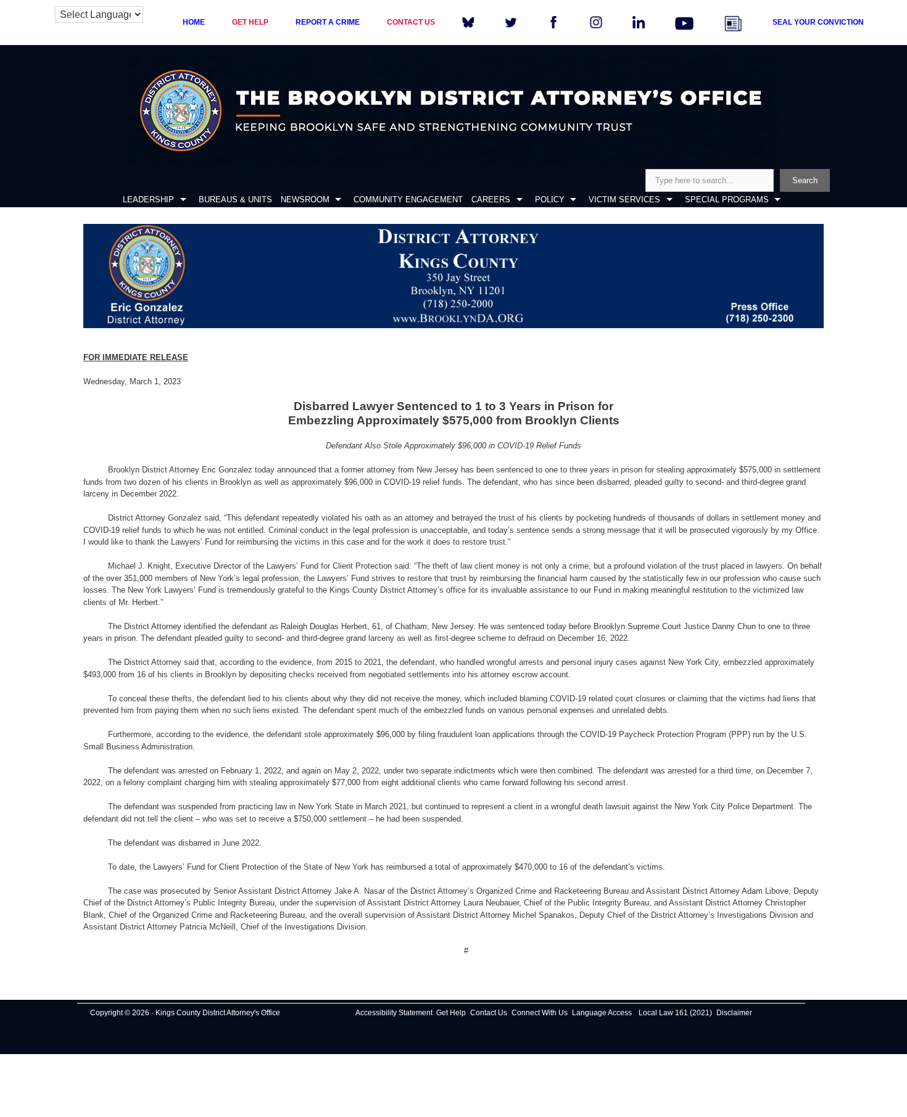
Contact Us (488, 1012)
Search (805, 180)
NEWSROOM (305, 199)
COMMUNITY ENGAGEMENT (408, 199)
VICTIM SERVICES (624, 199)
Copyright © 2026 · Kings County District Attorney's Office (185, 1012)
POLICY (550, 199)
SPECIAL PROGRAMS (727, 199)
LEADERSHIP (148, 199)
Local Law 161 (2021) (675, 1012)
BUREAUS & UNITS (235, 199)
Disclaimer (734, 1012)
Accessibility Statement (394, 1012)
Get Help (451, 1012)
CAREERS (490, 199)
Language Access (602, 1012)
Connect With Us (539, 1012)
